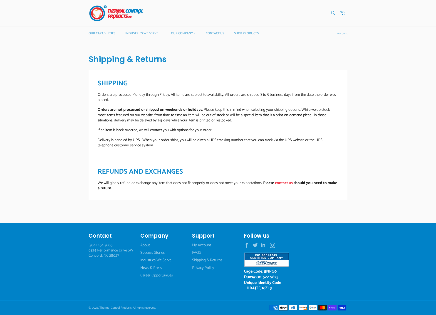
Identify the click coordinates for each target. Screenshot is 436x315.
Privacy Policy (203, 268)
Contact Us (215, 33)
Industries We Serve (142, 33)
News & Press (151, 268)
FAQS (196, 252)
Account (342, 33)
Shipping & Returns (207, 260)
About (145, 245)
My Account (201, 245)
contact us (284, 183)
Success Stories (152, 252)
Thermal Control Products (115, 307)
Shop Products (246, 33)
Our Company (182, 33)
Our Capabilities (102, 33)
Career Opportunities (156, 275)
